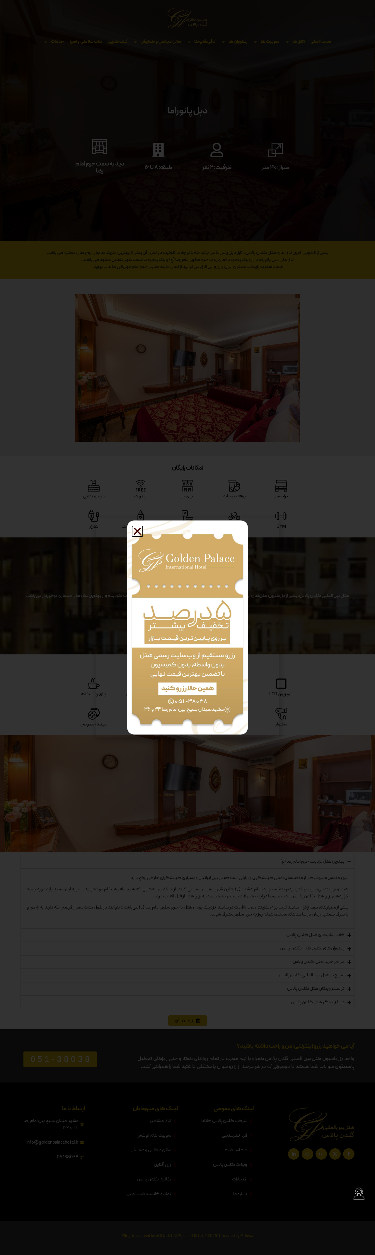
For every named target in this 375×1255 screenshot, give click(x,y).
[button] (137, 531)
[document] (187, 627)
